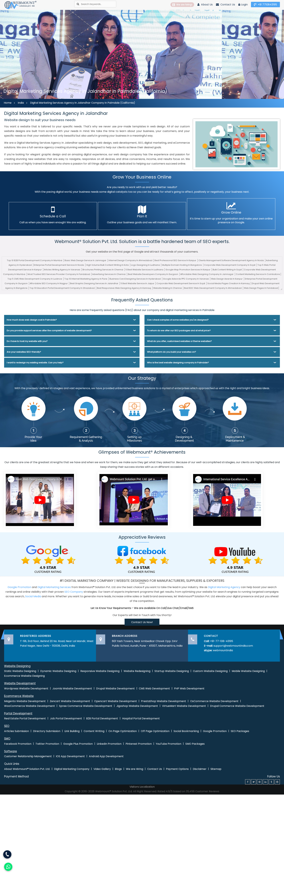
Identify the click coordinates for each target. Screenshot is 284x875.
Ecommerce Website (19, 696)
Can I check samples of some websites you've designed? (178, 319)
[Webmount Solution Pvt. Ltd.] (20, 5)
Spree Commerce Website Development (85, 706)
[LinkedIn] (265, 782)
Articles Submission (16, 731)
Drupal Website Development (115, 688)
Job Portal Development (66, 718)
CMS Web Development (154, 688)
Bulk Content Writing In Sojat (227, 269)
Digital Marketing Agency (224, 587)
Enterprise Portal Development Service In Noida (59, 265)
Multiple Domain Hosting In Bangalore (182, 265)
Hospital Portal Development (141, 718)
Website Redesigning (137, 671)
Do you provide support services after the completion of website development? (49, 330)
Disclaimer (199, 769)
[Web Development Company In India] (133, 499)
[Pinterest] (259, 782)
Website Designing (17, 666)
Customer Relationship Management (28, 756)
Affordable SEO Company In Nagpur (49, 283)
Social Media (33, 596)
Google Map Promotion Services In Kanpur (188, 269)
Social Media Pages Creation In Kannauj (228, 283)
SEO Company (73, 592)
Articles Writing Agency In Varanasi (62, 269)
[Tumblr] (271, 782)
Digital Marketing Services (54, 587)
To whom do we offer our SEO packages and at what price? (179, 330)
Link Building (72, 731)
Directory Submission (46, 731)
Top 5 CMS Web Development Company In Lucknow (35, 278)
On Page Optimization (122, 731)
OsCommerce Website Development (214, 701)
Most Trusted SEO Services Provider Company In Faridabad (59, 274)
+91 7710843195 (267, 4)
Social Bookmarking (186, 731)
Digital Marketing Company (71, 769)
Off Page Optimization (155, 731)
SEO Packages (240, 731)
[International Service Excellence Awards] (227, 499)
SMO (7, 739)
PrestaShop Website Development (163, 701)
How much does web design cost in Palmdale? (32, 319)
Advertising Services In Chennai (109, 274)
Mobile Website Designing (248, 671)
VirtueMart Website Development (184, 706)
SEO (6, 726)
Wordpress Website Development (26, 688)
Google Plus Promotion (78, 744)
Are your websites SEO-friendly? (24, 351)
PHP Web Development (189, 688)
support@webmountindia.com (233, 646)
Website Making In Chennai (167, 288)
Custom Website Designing (210, 671)
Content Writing (94, 731)
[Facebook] (247, 782)
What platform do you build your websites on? (171, 351)
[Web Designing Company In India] (39, 499)
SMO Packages (195, 744)
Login (244, 4)
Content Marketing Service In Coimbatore (258, 274)
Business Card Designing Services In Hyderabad (135, 278)
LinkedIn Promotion (109, 744)
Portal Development (18, 713)
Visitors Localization (142, 787)
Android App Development (106, 756)
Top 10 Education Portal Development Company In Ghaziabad (62, 288)
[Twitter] (253, 782)
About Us (206, 4)
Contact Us (227, 4)
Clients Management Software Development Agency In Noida (231, 260)
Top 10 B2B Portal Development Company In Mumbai (35, 260)
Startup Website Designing (171, 671)
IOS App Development (70, 756)
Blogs (118, 769)
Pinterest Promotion (139, 744)
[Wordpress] (277, 782)
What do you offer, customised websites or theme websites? (179, 341)
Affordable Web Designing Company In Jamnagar (207, 274)
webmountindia (223, 650)
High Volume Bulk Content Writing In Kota (107, 265)
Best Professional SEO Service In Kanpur (175, 260)
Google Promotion (19, 587)
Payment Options (177, 769)
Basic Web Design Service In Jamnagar (86, 260)
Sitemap (216, 769)
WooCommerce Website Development (29, 706)
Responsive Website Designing (99, 671)
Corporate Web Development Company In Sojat (230, 265)
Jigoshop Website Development (137, 706)
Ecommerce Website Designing (24, 676)
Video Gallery (102, 769)
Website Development (20, 683)
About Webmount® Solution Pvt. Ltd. (27, 769)
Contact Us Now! (142, 622)
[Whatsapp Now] (7, 855)
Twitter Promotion (47, 744)
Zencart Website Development (70, 701)
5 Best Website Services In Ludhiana (145, 269)
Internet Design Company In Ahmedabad (131, 260)
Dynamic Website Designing (58, 671)
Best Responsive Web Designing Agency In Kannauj (124, 288)
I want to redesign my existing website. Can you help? (35, 362)
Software (10, 751)
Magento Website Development (25, 701)
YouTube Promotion (168, 744)
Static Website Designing (20, 671)
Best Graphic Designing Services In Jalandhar (94, 283)
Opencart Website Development (115, 701)
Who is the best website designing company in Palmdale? (178, 362)
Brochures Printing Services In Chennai (103, 269)
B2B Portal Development (102, 718)
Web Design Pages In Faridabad (261, 288)
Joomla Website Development (72, 688)
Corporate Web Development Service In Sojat (181, 283)
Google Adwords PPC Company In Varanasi (186, 278)
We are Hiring (134, 769)
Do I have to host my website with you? (27, 341)
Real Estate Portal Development (25, 718)
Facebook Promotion (17, 744)
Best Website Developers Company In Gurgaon (153, 274)
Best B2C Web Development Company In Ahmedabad (213, 288)
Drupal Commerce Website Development (237, 706)
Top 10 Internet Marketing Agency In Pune (86, 278)
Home (8, 103)
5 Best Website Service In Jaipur (138, 283)
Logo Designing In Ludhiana (145, 265)
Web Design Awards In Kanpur (227, 278)
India (21, 103)
